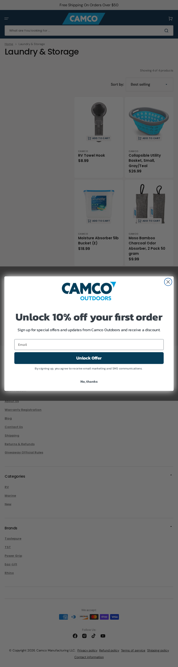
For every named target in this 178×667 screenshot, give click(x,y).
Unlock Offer (89, 358)
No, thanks (89, 381)
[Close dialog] (168, 282)
